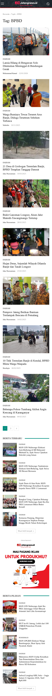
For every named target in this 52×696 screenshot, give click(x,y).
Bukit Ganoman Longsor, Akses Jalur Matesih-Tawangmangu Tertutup (23, 216)
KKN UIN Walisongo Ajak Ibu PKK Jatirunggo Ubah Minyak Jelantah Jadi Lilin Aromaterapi (32, 608)
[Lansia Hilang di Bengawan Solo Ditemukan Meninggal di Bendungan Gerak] (26, 41)
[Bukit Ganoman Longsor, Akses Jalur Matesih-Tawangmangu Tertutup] (26, 193)
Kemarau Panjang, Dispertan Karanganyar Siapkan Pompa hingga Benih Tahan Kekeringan (33, 520)
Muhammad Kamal (10, 73)
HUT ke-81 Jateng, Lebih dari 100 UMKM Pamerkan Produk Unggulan (34, 626)
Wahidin (6, 125)
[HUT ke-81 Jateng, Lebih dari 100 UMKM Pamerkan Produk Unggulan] (10, 625)
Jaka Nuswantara (9, 174)
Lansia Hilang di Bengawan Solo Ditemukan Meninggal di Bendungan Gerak (23, 66)
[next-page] (16, 428)
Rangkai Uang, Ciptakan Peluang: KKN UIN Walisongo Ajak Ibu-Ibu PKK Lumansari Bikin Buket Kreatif (34, 503)
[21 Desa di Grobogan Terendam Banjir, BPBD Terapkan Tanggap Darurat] (26, 145)
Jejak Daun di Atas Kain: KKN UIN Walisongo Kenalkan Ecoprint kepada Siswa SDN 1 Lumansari (34, 485)
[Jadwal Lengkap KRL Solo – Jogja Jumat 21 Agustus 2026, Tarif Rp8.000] (10, 677)
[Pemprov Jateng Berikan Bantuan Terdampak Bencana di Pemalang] (26, 291)
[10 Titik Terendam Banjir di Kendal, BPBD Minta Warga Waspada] (26, 339)
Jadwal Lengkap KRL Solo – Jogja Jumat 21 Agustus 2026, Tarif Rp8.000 (34, 678)
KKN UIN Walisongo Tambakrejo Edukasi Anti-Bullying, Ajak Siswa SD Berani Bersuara (34, 468)
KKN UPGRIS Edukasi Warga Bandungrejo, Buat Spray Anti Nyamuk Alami (32, 643)
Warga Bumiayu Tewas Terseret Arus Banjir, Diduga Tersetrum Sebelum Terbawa (22, 117)
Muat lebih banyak (25, 531)
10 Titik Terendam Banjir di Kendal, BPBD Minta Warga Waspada (26, 362)
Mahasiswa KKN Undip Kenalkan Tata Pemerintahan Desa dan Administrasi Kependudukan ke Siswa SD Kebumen (33, 660)
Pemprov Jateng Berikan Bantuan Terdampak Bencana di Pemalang (20, 314)
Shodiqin (6, 368)
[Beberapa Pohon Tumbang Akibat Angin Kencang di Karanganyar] (26, 388)
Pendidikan (23, 637)
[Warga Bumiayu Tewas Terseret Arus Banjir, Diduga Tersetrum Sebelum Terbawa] (26, 93)
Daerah (6, 59)
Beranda (6, 14)
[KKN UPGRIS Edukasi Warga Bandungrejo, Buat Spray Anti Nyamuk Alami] (10, 642)
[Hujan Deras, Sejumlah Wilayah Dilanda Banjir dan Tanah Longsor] (26, 242)
